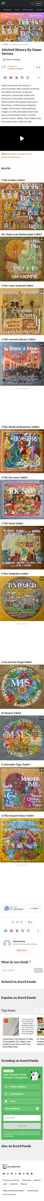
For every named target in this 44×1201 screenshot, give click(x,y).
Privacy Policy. (10, 1136)
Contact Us (14, 1184)
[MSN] (28, 1174)
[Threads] (24, 1174)
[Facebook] (4, 1174)
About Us (37, 1180)
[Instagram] (8, 1174)
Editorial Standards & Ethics (13, 1191)
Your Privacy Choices (11, 1180)
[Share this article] (38, 77)
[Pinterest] (12, 1174)
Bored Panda (11, 1166)
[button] (36, 1010)
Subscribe (22, 1126)
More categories (12, 1108)
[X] (16, 1174)
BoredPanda (14, 3)
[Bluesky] (20, 1174)
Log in (38, 3)
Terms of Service (9, 1194)
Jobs (5, 1184)
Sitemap (24, 1184)
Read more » (22, 950)
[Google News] (32, 1174)
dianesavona (12, 66)
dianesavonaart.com (20, 154)
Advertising (26, 1180)
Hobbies (5, 44)
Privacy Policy (32, 1191)
